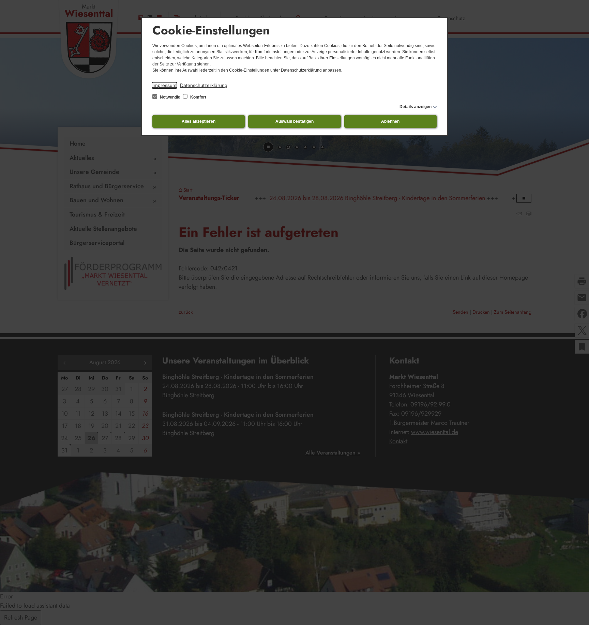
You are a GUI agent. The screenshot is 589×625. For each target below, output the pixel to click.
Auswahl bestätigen (294, 121)
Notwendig (170, 97)
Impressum (164, 85)
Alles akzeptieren (198, 121)
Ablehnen (390, 121)
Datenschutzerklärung (203, 85)
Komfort (197, 97)
